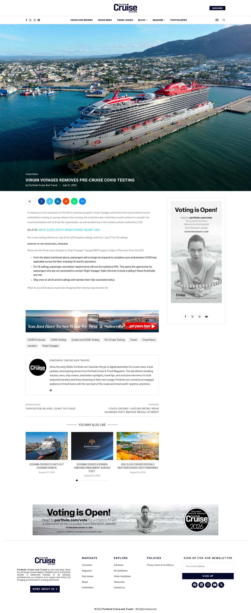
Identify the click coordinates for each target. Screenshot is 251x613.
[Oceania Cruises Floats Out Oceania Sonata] (47, 446)
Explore (121, 558)
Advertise (118, 565)
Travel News (148, 339)
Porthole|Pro (178, 20)
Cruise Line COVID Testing (85, 339)
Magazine (87, 571)
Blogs (141, 20)
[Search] (223, 20)
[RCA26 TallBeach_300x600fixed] (196, 202)
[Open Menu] (217, 19)
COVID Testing (58, 339)
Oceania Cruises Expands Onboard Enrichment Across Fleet (92, 467)
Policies (154, 558)
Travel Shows (125, 20)
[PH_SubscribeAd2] (92, 312)
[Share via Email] (82, 201)
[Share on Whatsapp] (74, 201)
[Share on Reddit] (66, 201)
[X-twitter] (221, 585)
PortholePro (87, 587)
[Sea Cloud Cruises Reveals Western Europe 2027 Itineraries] (138, 446)
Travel (133, 339)
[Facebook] (26, 20)
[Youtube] (215, 585)
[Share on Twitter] (49, 201)
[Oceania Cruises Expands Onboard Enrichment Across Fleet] (92, 446)
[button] (30, 456)
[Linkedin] (39, 20)
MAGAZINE (158, 20)
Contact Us (119, 587)
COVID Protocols (36, 339)
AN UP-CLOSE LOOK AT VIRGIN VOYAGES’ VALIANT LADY (69, 230)
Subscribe (87, 565)
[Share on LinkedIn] (57, 201)
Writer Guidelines (122, 576)
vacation (32, 345)
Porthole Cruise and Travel (43, 185)
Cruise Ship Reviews (81, 20)
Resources (119, 582)
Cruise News (105, 20)
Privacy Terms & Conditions (160, 565)
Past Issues (87, 576)
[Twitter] (30, 20)
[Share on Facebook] (41, 201)
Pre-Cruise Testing (115, 339)
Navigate (89, 558)
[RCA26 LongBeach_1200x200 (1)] (125, 505)
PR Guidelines (120, 571)
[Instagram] (34, 20)
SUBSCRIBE (217, 8)
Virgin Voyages (50, 345)
